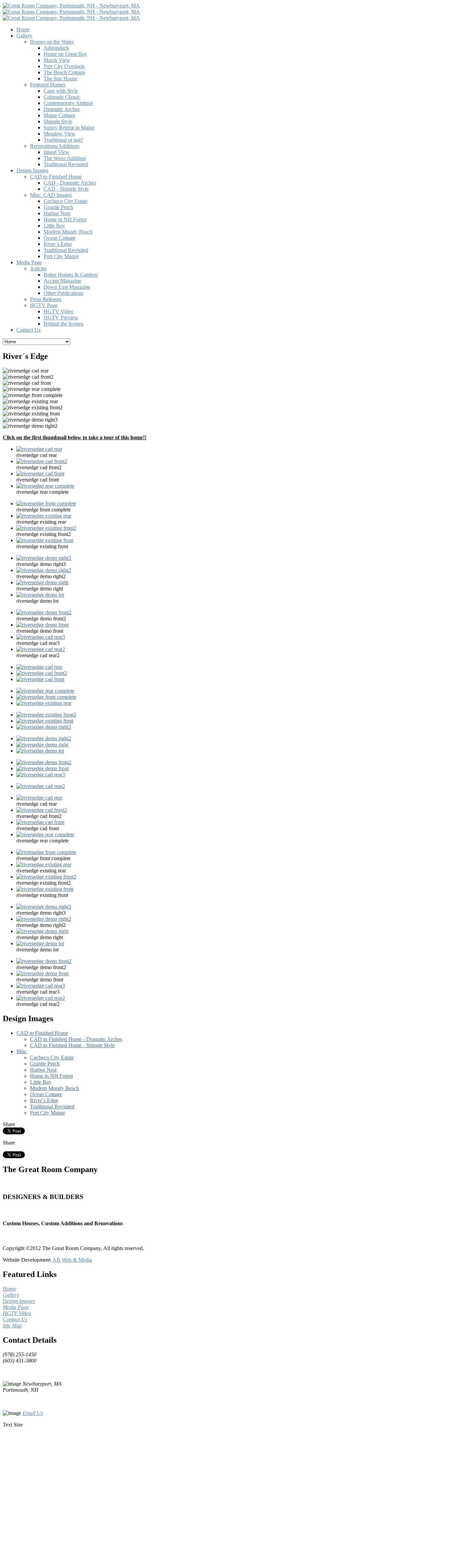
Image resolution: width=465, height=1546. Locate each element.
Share (9, 1124)
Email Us (32, 1413)
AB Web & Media (72, 1260)
